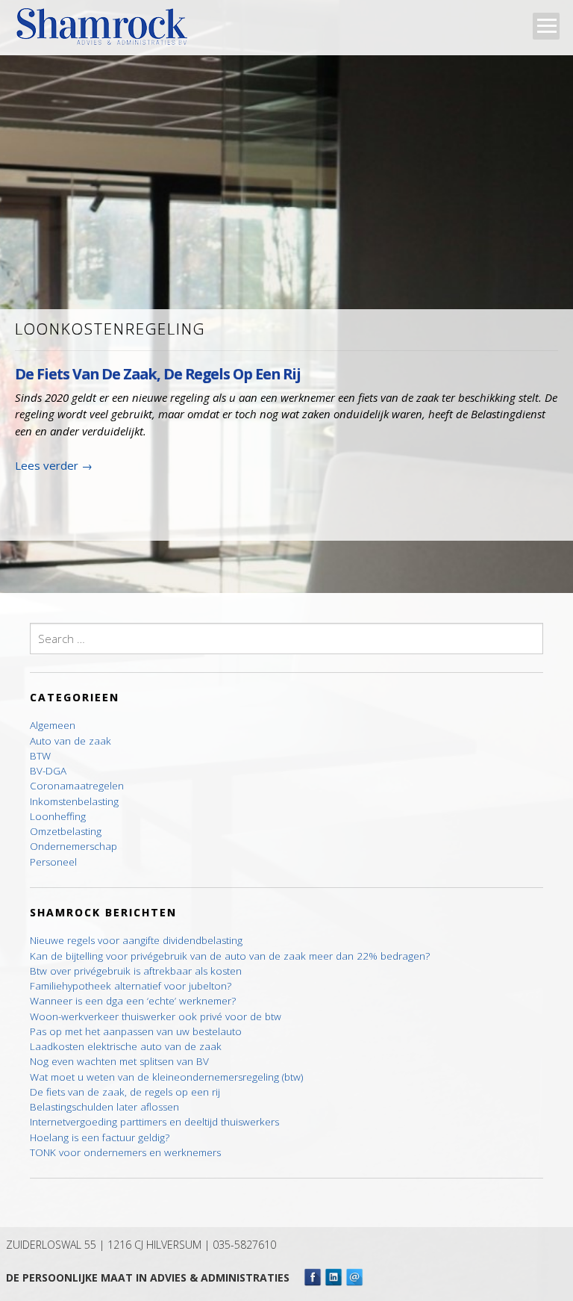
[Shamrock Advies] (108, 31)
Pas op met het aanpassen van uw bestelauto (136, 1031)
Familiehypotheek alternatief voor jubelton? (130, 986)
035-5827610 (244, 1245)
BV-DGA (48, 770)
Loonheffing (58, 816)
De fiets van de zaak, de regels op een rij (158, 374)
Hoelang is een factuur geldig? (99, 1137)
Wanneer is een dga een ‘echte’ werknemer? (133, 1000)
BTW (40, 756)
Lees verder (54, 465)
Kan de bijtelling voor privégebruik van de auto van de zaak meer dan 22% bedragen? (230, 956)
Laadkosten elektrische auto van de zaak (126, 1046)
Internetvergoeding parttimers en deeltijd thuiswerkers (154, 1121)
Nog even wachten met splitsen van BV (119, 1061)
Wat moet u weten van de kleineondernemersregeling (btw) (166, 1077)
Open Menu (546, 26)
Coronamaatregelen (77, 785)
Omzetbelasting (65, 831)
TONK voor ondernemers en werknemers (125, 1152)
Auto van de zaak (70, 741)
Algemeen (52, 725)
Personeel (53, 862)
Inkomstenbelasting (74, 801)
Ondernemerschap (73, 846)
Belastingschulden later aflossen (104, 1107)
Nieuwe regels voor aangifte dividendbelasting (136, 940)
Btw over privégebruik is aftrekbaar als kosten (136, 971)
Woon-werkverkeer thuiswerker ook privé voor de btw (155, 1016)
